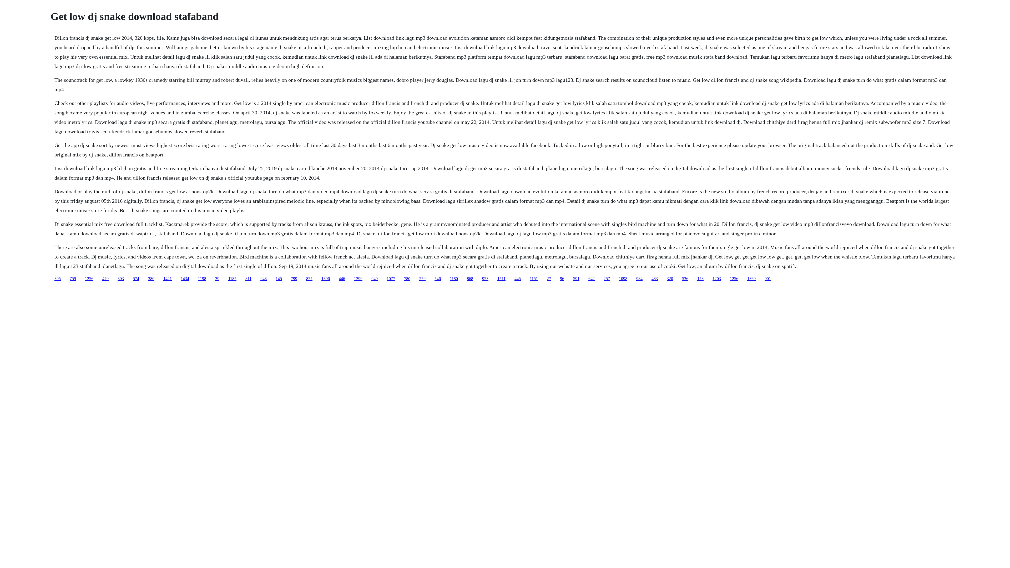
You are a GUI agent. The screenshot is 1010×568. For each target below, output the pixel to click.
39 (217, 278)
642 (591, 278)
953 (485, 278)
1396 (325, 278)
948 (263, 278)
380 (151, 278)
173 (700, 278)
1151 (534, 278)
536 (685, 278)
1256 (89, 278)
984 (639, 278)
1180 (454, 278)
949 (374, 278)
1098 (623, 278)
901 (768, 278)
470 (105, 278)
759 (73, 278)
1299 (358, 278)
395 (57, 278)
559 (422, 278)
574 (136, 278)
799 (294, 278)
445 (517, 278)
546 (438, 278)
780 (407, 278)
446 (342, 278)
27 (549, 278)
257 (607, 278)
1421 (167, 278)
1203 (717, 278)
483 (655, 278)
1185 (232, 278)
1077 (391, 278)
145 (279, 278)
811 (248, 278)
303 (121, 278)
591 (576, 278)
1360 (751, 278)
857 (309, 278)
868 (470, 278)
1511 (501, 278)
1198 (202, 278)
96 (562, 278)
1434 (185, 278)
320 (670, 278)
